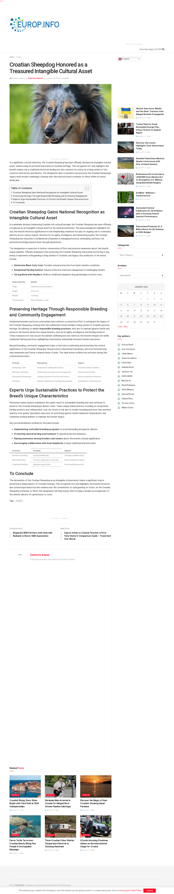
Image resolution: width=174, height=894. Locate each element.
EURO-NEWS (127, 376)
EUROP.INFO (19, 885)
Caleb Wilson (127, 354)
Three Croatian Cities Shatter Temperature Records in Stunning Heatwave (59, 843)
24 (154, 316)
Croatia (18, 57)
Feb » (126, 326)
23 (148, 316)
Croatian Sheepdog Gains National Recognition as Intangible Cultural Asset (48, 192)
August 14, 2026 (52, 850)
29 (141, 322)
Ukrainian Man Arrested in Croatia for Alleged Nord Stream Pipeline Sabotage (58, 803)
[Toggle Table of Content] (85, 188)
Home (12, 57)
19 (121, 316)
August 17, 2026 (87, 810)
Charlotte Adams (35, 78)
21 (134, 316)
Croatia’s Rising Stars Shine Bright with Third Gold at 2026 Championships (24, 803)
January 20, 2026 (53, 78)
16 (148, 311)
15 (141, 311)
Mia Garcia (126, 381)
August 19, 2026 (52, 810)
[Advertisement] (134, 22)
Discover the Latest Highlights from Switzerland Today (150, 146)
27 (128, 322)
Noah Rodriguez (128, 385)
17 (154, 311)
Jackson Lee (127, 372)
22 (141, 316)
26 (121, 322)
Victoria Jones (128, 403)
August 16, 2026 (17, 853)
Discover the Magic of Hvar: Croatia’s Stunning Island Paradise (94, 803)
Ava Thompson (128, 349)
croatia (19, 501)
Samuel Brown (128, 394)
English (126, 59)
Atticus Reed (127, 345)
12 (121, 311)
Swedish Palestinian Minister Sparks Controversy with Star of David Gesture (150, 161)
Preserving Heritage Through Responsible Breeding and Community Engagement (50, 196)
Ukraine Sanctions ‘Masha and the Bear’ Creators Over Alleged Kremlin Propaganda (150, 111)
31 (154, 322)
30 (148, 322)
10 (154, 305)
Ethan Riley (126, 363)
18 (161, 311)
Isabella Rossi (128, 367)
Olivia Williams (128, 390)
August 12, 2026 (87, 850)
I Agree (149, 891)
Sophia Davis (127, 398)
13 (128, 311)
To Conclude (19, 202)
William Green (127, 407)
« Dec (120, 326)
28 (134, 322)
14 (134, 311)
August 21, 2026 (17, 810)
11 (161, 305)
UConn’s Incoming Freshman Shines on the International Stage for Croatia (94, 843)
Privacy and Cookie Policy (130, 890)
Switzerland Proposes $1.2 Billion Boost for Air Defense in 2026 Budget (150, 229)
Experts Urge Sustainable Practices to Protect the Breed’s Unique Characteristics (50, 199)
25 (161, 316)
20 (128, 316)
